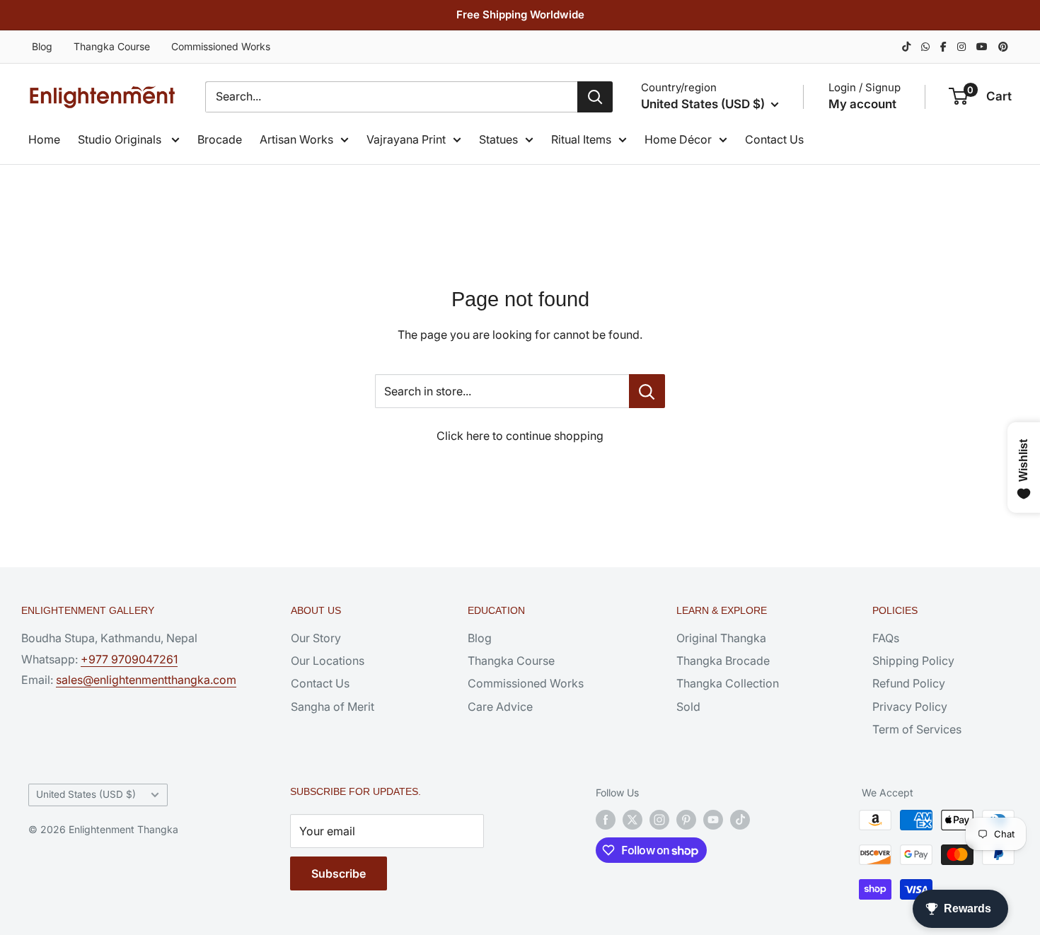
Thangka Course (112, 46)
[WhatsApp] (925, 46)
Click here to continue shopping (520, 436)
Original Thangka (721, 638)
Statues (498, 139)
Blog (42, 46)
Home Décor (678, 139)
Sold (688, 706)
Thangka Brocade (723, 661)
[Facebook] (943, 46)
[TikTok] (906, 46)
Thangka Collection (727, 683)
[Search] (595, 96)
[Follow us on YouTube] (713, 820)
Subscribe (338, 873)
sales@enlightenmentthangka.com (146, 680)
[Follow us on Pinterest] (686, 820)
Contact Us (774, 139)
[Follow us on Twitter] (632, 820)
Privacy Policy (909, 706)
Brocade (219, 139)
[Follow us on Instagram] (659, 820)
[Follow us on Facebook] (606, 820)
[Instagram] (961, 46)
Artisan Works (296, 139)
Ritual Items (581, 139)
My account (862, 104)
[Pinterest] (1003, 46)
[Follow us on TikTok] (740, 820)
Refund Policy (908, 683)
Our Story (316, 638)
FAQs (885, 638)
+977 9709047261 (129, 659)
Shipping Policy (913, 661)
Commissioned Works (220, 46)
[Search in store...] (647, 391)
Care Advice (500, 706)
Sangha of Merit (332, 706)
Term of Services (916, 729)
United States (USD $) (86, 794)
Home (44, 139)
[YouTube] (982, 46)
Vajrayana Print (406, 139)
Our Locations (327, 661)
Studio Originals (121, 139)
